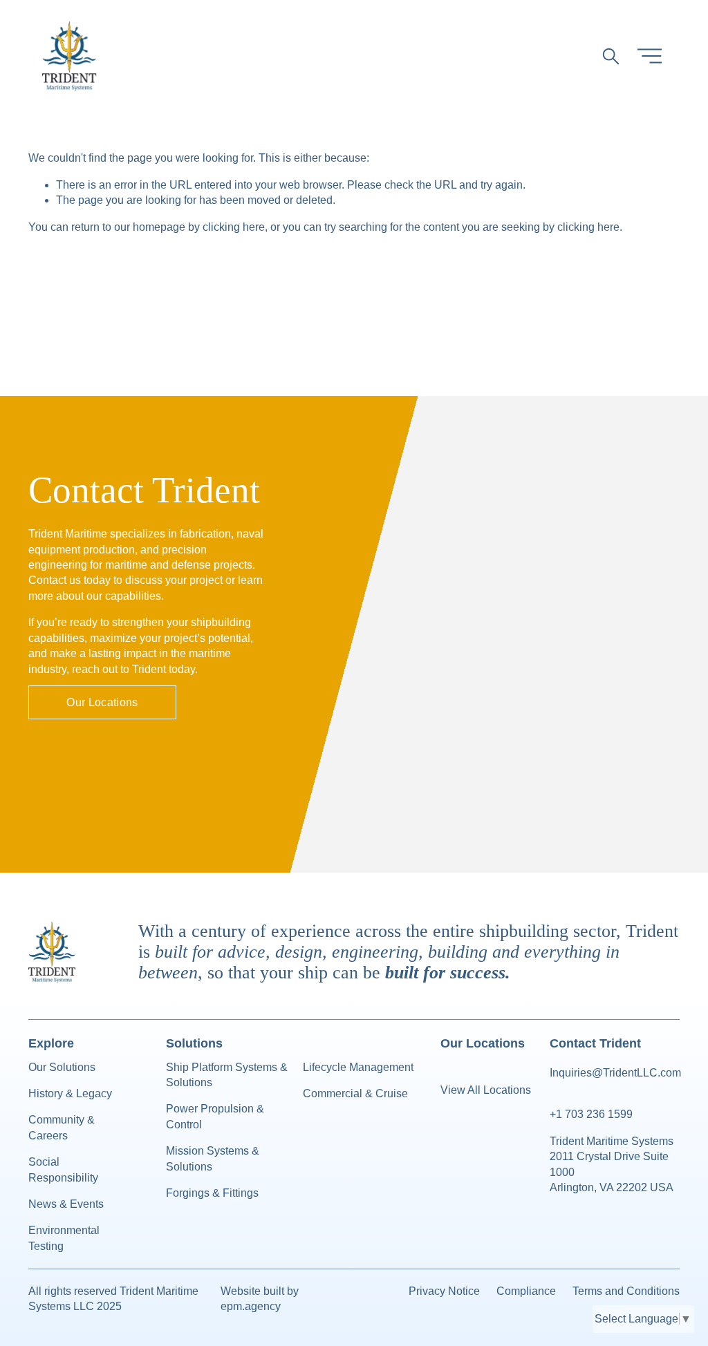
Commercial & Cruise (355, 1093)
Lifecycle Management (358, 1067)
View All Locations (485, 1090)
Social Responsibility (63, 1169)
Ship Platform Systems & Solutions (227, 1074)
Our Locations (102, 702)
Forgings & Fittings (212, 1193)
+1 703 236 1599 (591, 1114)
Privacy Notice (444, 1291)
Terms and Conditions (626, 1291)
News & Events (66, 1204)
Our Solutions (61, 1067)
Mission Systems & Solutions (212, 1158)
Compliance (526, 1291)
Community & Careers (61, 1127)
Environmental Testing (64, 1237)
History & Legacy (70, 1093)
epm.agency (251, 1306)
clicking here (234, 227)
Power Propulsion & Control (215, 1116)
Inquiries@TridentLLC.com (615, 1073)
